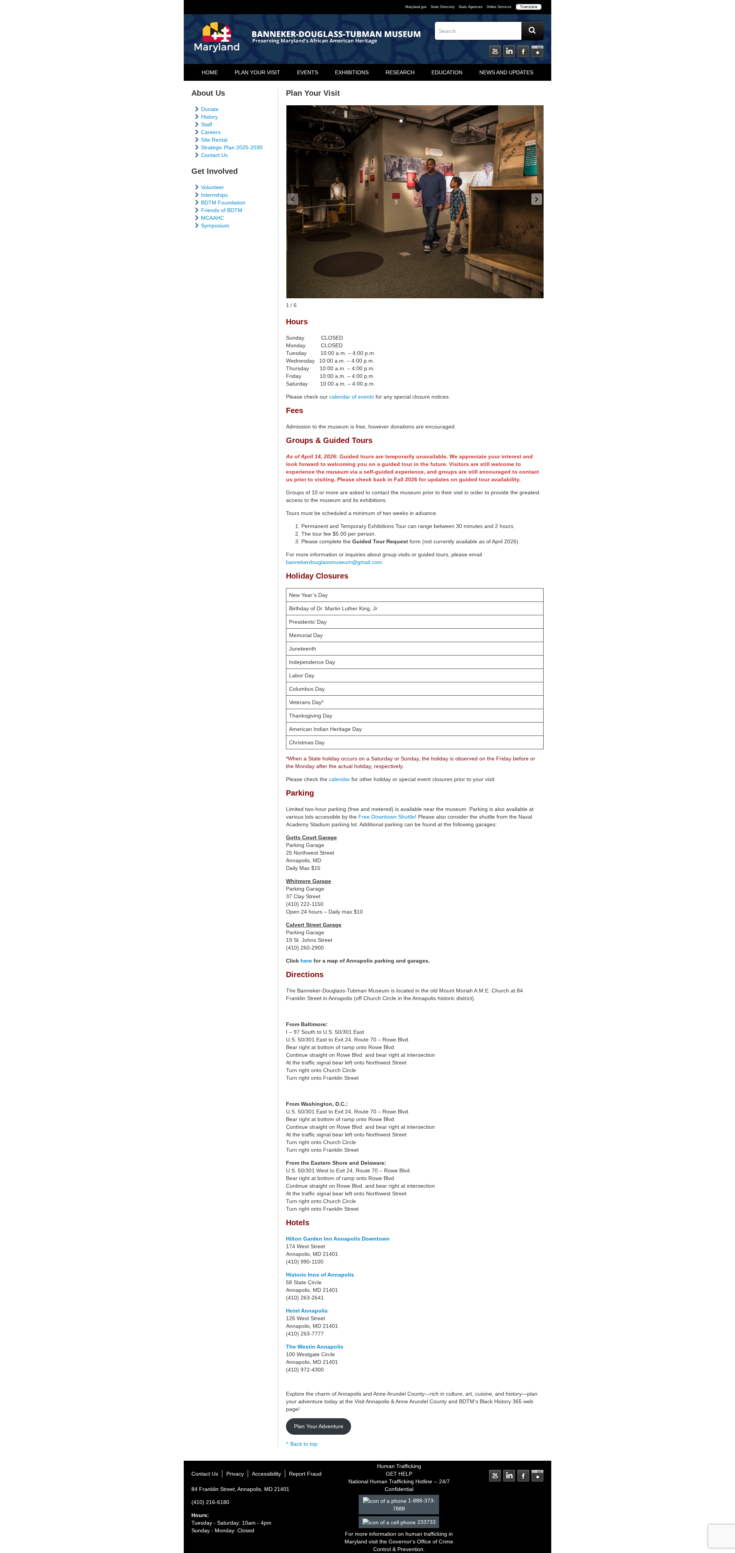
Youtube (495, 52)
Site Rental (214, 140)
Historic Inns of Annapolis (320, 1275)
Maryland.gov (416, 7)
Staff (206, 124)
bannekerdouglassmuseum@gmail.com (334, 562)
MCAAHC (212, 218)
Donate (210, 109)
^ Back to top (301, 1444)
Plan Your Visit (257, 72)
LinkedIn (509, 52)
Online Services (499, 7)
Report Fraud (305, 1474)
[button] (536, 199)
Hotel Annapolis (307, 1311)
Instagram (537, 52)
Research (400, 72)
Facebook (523, 52)
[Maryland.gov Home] (217, 41)
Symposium (215, 225)
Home (210, 72)
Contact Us (214, 155)
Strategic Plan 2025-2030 (232, 147)
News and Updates (506, 72)
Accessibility (266, 1474)
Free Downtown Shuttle (386, 817)
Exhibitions (352, 72)
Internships (214, 195)
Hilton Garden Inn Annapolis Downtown (338, 1239)
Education (446, 72)
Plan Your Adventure (318, 1426)
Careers (210, 132)
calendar (339, 779)
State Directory (443, 7)
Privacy (235, 1474)
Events (307, 72)
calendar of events (351, 397)
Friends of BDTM (221, 210)
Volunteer (212, 187)
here (306, 961)
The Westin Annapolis (314, 1347)
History (209, 117)
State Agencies (471, 7)
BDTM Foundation (223, 202)
